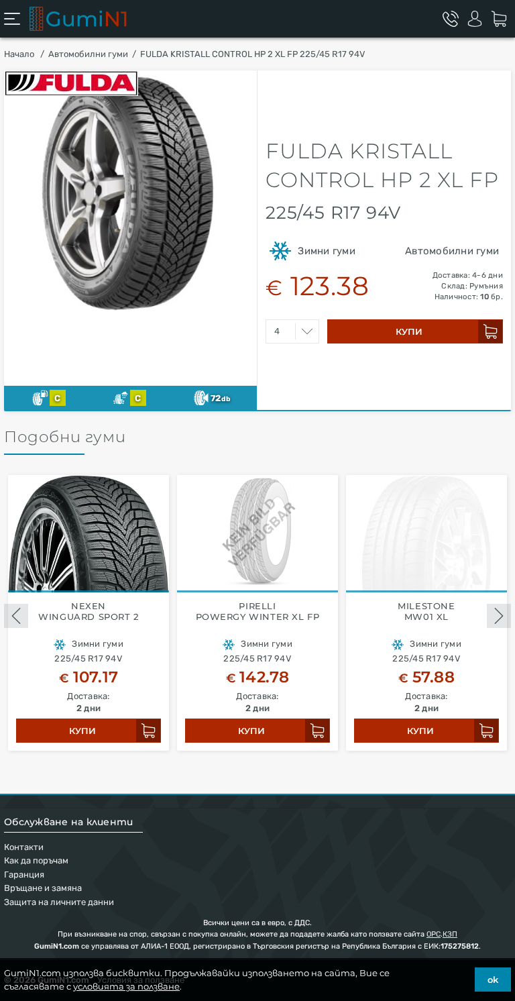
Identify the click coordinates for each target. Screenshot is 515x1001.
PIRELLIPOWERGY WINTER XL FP (258, 611)
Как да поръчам (36, 860)
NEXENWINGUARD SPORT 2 (88, 611)
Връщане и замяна (43, 888)
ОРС (433, 934)
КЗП (450, 934)
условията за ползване (126, 986)
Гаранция (24, 875)
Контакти (24, 847)
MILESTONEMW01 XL (426, 611)
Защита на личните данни (59, 902)
